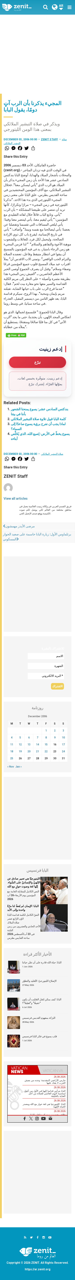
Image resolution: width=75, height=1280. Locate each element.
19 (20, 751)
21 (37, 751)
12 (20, 744)
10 (63, 737)
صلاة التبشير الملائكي (52, 453)
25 (11, 758)
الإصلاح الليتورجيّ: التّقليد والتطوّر (39, 980)
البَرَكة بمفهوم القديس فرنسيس (38, 1017)
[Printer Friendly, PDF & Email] (16, 335)
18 (11, 751)
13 (28, 744)
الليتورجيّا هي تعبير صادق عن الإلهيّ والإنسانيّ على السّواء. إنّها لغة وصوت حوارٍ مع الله (23, 882)
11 (11, 744)
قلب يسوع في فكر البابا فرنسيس (39, 1036)
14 (37, 744)
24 (63, 751)
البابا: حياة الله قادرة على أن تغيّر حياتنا (42, 962)
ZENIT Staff (49, 139)
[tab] (23, 1069)
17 (63, 744)
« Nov (10, 766)
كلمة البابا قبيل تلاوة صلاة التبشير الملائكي (38, 419)
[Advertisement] (37, 54)
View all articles (15, 498)
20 (28, 751)
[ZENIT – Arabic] (21, 7)
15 (46, 744)
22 (46, 751)
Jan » (18, 766)
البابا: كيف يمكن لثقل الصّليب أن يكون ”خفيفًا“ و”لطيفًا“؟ (41, 1001)
